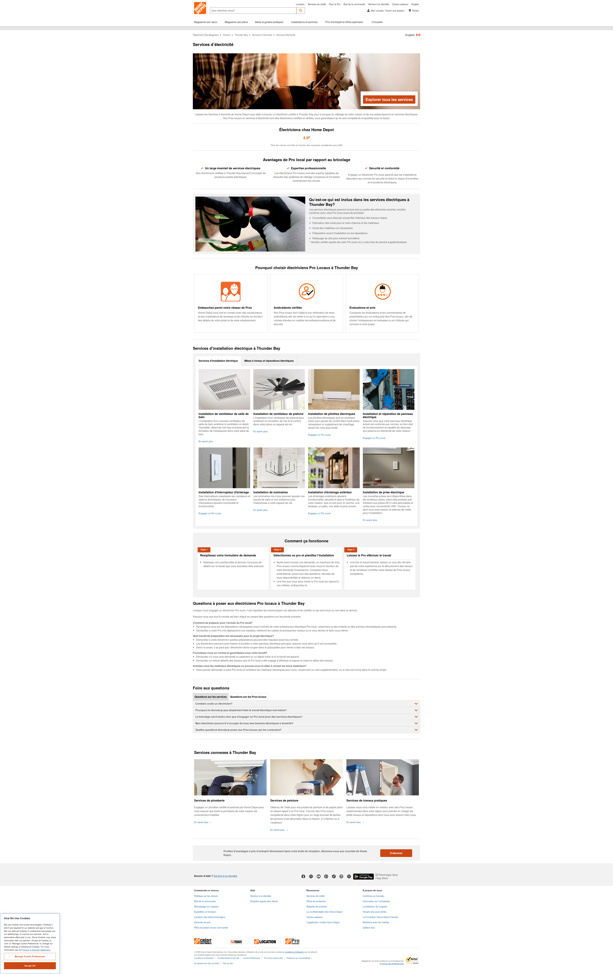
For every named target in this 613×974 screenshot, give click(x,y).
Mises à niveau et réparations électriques (269, 361)
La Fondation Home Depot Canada (380, 917)
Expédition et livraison (205, 911)
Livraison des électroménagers (209, 917)
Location (300, 4)
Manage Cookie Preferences (30, 956)
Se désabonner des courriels (206, 963)
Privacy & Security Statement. (36, 949)
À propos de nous (372, 890)
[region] (30, 943)
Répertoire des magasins (206, 34)
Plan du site (228, 963)
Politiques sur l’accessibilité (298, 958)
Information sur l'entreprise (376, 901)
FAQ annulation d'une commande (211, 927)
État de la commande (354, 4)
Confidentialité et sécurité (228, 958)
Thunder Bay (241, 34)
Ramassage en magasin (206, 906)
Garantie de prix (202, 922)
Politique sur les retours (206, 896)
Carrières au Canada (373, 896)
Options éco (369, 927)
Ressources (312, 890)
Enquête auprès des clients (264, 901)
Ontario (226, 34)
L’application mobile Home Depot (323, 922)
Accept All (30, 965)
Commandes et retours (206, 890)
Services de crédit (317, 4)
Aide (252, 890)
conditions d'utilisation (294, 952)
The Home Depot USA (273, 958)
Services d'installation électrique (218, 361)
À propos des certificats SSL (392, 963)
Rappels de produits (316, 906)
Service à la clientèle (378, 4)
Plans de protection (316, 901)
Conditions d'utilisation (204, 958)
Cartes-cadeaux (400, 4)
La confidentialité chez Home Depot (324, 911)
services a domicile (262, 34)
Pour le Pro (334, 4)
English (415, 4)
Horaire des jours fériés (374, 911)
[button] (300, 10)
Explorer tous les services (389, 99)
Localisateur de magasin (375, 906)
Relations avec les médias (376, 922)
